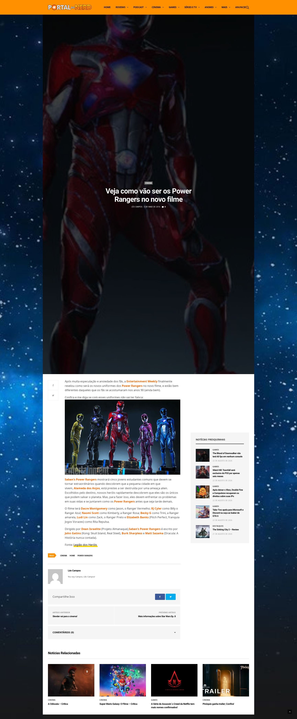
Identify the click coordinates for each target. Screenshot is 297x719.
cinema (63, 555)
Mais (224, 7)
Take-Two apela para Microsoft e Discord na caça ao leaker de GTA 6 (228, 513)
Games (172, 7)
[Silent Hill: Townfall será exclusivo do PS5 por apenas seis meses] (203, 472)
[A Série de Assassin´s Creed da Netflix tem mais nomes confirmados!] (174, 680)
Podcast (138, 7)
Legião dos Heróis (86, 545)
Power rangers (85, 555)
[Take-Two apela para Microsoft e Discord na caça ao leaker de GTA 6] (203, 511)
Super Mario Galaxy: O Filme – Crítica (118, 704)
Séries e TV (190, 7)
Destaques (218, 526)
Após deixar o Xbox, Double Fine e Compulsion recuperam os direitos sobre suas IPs (228, 493)
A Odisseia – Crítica (58, 704)
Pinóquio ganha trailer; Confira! (218, 704)
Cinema (156, 7)
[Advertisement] (220, 403)
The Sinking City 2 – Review (226, 529)
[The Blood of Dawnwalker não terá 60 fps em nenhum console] (203, 455)
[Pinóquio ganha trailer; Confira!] (226, 680)
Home (107, 7)
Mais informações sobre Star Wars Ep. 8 (157, 616)
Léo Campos (136, 207)
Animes (209, 7)
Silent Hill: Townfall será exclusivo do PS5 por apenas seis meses (226, 473)
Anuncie (240, 7)
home (72, 555)
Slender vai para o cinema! (65, 616)
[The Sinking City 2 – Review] (203, 531)
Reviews (120, 7)
